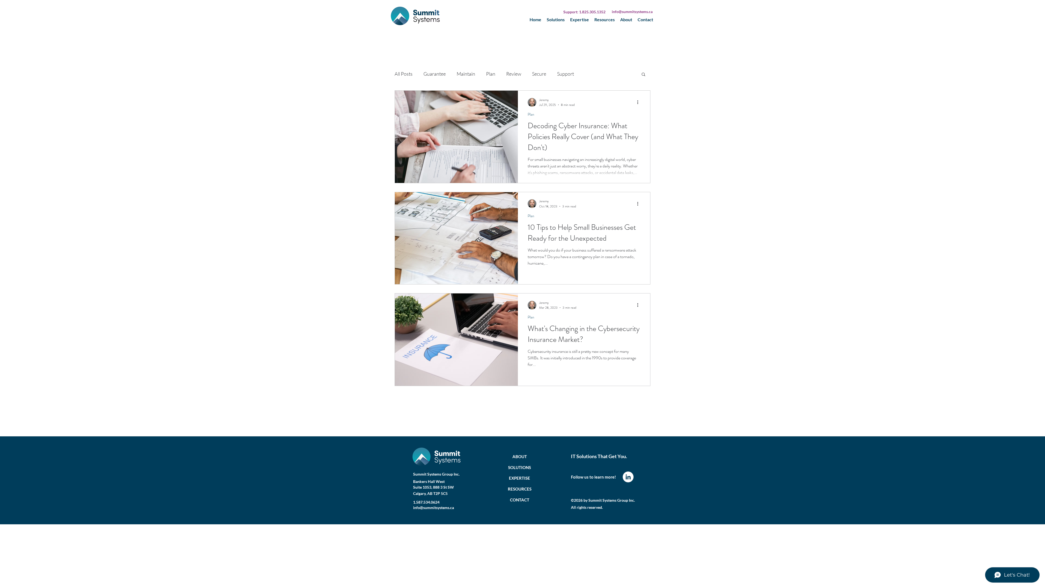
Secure (539, 74)
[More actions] (639, 102)
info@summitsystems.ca (632, 11)
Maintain (466, 74)
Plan (490, 74)
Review (513, 74)
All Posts (404, 74)
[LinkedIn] (628, 476)
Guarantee (434, 74)
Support (565, 74)
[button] (643, 75)
